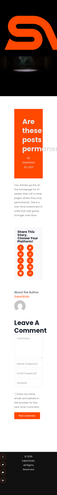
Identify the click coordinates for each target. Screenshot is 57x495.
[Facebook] (3, 456)
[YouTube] (3, 472)
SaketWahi (29, 162)
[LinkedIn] (3, 480)
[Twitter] (3, 464)
